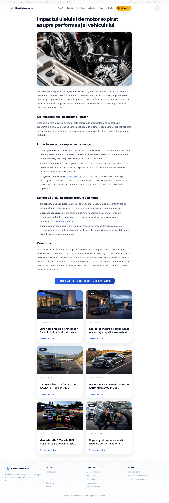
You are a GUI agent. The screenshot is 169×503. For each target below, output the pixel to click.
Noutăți (69, 8)
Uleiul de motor (74, 176)
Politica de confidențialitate (138, 475)
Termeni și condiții (134, 472)
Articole (91, 8)
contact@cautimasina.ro (136, 479)
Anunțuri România (93, 472)
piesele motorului (64, 221)
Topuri (101, 8)
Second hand (119, 2)
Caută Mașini (124, 8)
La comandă (144, 2)
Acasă (60, 8)
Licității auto (155, 2)
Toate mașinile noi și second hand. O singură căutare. (85, 281)
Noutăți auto (51, 472)
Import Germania (132, 2)
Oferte (110, 8)
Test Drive (80, 8)
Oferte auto (91, 479)
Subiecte (49, 479)
